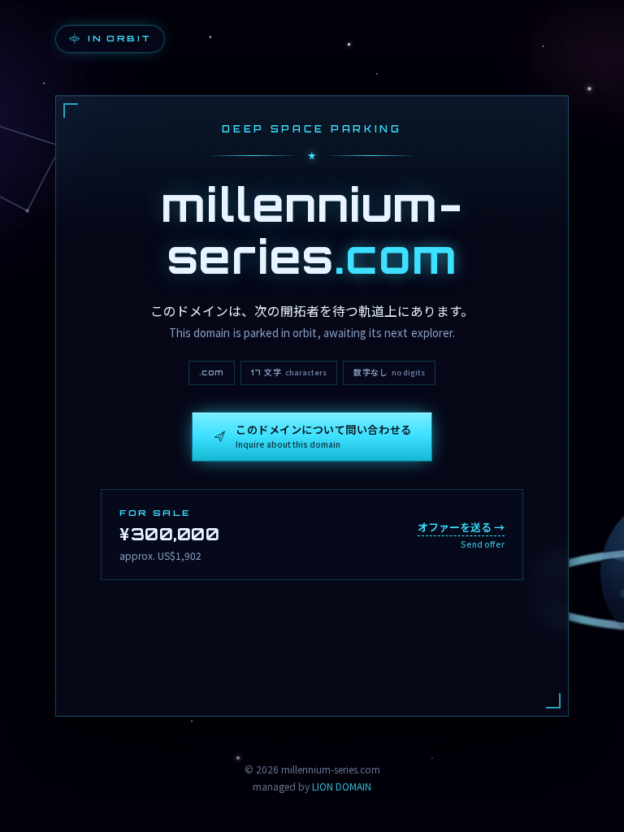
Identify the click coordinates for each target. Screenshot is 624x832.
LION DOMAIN (341, 786)
